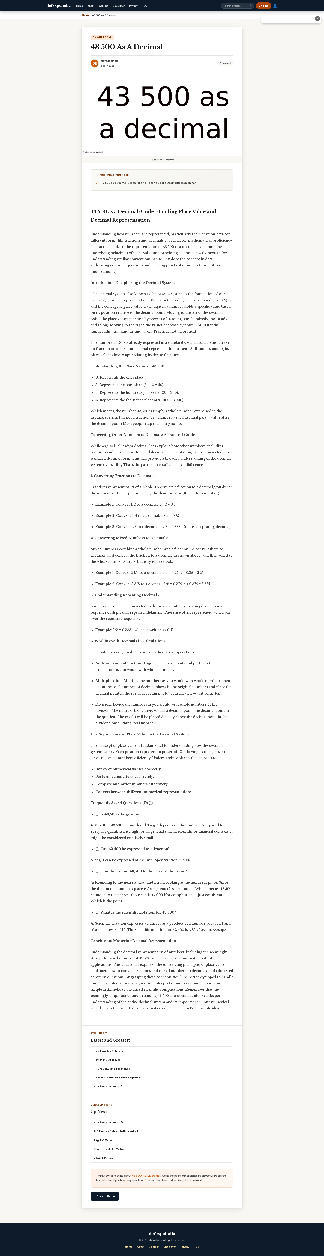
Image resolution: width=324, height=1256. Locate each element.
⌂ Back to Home (105, 1196)
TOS (144, 5)
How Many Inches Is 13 (108, 1086)
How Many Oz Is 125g (107, 1059)
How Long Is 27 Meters (108, 1051)
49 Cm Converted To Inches (112, 1068)
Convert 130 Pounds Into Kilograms (117, 1077)
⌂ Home (263, 5)
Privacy (133, 5)
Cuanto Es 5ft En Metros (109, 1149)
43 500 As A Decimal (146, 1175)
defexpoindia (58, 6)
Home (79, 5)
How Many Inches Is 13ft (109, 1122)
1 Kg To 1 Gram (103, 1140)
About (91, 5)
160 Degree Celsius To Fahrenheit (116, 1131)
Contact (103, 5)
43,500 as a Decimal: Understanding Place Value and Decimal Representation (149, 182)
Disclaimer (119, 5)
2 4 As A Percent (104, 1158)
